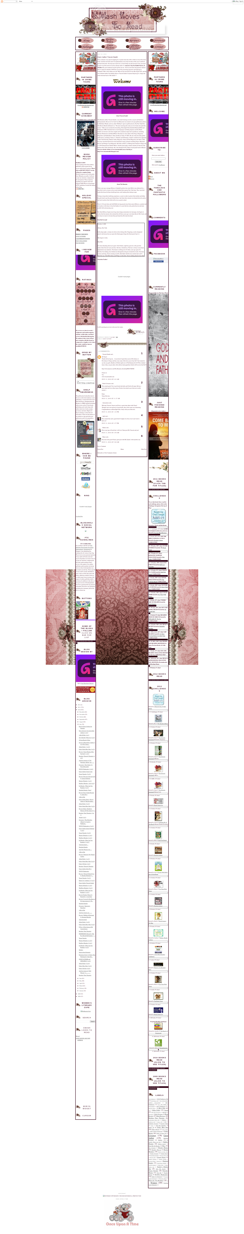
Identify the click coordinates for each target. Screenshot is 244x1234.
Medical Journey (162, 1144)
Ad (149, 1110)
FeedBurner (162, 165)
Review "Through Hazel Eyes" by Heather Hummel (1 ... (87, 875)
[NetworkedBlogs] (158, 258)
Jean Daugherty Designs (87, 683)
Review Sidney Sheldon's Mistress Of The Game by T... (87, 809)
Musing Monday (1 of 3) (85, 781)
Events (152, 1125)
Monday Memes (163, 1148)
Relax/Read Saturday (154, 1155)
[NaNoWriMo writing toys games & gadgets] (158, 527)
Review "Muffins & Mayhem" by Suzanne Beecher (86, 916)
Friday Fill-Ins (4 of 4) (84, 968)
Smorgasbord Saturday (85, 952)
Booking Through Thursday (86, 866)
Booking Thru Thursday (85, 931)
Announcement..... (83, 844)
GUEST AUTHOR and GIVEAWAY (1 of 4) (85, 960)
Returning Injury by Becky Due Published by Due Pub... (87, 956)
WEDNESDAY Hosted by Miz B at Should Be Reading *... (87, 935)
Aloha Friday (156, 1110)
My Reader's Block (163, 723)
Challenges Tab (152, 1122)
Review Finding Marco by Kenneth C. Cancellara (85, 896)
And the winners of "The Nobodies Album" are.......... (86, 761)
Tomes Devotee (106, 396)
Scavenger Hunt (152, 1161)
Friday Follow (165, 1129)
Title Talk (159, 1173)
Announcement (83, 919)
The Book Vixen (158, 1001)
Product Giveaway (154, 1153)
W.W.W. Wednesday (84, 871)
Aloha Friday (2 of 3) (84, 804)
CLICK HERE (86, 148)
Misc (163, 1146)
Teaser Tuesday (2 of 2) (85, 774)
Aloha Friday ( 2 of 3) (84, 747)
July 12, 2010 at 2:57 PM (110, 423)
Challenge (164, 1120)
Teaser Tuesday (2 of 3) (85, 878)
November (82, 714)
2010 (79, 710)
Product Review (164, 1153)
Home (122, 449)
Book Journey (152, 604)
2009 (79, 994)
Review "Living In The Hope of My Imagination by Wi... (87, 900)
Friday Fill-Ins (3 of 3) (84, 864)
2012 (79, 705)
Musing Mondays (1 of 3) (85, 835)
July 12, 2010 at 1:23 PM (110, 412)
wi (167, 1180)
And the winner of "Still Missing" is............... (85, 972)
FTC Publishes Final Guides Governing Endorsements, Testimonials (85, 547)
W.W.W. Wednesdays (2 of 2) (86, 826)
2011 (79, 707)
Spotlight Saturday (152, 1165)
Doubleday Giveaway (153, 1123)
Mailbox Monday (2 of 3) (85, 838)
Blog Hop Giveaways (156, 1112)
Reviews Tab (152, 1157)
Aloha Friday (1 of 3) (84, 859)
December (82, 712)
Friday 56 (151, 1127)
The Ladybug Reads (156, 580)
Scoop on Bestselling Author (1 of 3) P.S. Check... (87, 743)
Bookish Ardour (158, 540)
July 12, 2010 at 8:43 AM (110, 379)
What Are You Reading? (156, 1180)
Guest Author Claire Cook (85, 771)
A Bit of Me (82, 797)
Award (166, 1110)
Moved (78, 1036)
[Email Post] (116, 337)
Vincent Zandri (106, 354)
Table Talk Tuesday (161, 1169)
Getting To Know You (161, 1133)
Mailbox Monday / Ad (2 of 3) (87, 783)
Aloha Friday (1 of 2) (84, 922)
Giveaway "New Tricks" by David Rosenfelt (86, 766)
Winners (153, 1182)
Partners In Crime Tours (163, 1151)
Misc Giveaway (152, 1148)
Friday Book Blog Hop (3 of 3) (87, 749)
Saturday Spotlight (152, 1159)
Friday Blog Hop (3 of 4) (85, 966)
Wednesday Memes (163, 1178)
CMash (151, 176)
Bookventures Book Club (154, 1120)
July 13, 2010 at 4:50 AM (110, 432)
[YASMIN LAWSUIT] (122, 1232)
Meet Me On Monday (154, 1146)
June (80, 978)
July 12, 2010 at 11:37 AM (111, 398)
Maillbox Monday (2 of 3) (85, 888)
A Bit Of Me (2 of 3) (84, 735)
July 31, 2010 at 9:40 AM (110, 442)
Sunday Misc (160, 1165)
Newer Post (100, 449)
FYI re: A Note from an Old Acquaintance (86, 928)
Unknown (151, 179)
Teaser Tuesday (83, 938)
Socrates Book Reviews (160, 533)
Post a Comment (102, 446)
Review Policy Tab (164, 1155)
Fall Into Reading (161, 1125)
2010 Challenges (152, 1099)
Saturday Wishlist (162, 1159)
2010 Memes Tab (154, 1101)
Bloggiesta (151, 1114)
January (81, 991)
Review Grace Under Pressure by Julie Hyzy (86, 793)
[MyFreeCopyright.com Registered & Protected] (122, 1196)
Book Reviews (161, 1116)
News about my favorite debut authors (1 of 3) (86, 732)
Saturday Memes (161, 1157)
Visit (79, 516)
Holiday (81, 950)
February (81, 988)
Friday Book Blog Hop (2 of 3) (87, 861)
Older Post (143, 449)
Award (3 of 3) (82, 817)
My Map (151, 923)
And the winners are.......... (85, 913)
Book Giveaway (159, 1114)
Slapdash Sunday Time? (85, 790)
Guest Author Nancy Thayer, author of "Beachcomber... (86, 800)
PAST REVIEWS (80, 243)
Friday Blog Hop (162, 1127)
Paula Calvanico (106, 383)
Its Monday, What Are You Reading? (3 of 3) (86, 841)
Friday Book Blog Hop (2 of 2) (87, 924)
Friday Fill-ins (155, 1129)
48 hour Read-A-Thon (84, 740)
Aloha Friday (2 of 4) (84, 963)
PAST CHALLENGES (81, 241)
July (80, 724)
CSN (165, 1122)
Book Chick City (158, 805)
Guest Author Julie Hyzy (85, 869)
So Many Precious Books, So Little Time (157, 635)
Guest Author (107, 338)
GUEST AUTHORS (81, 236)
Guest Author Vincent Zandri (86, 883)
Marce (104, 437)
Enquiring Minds (164, 1123)
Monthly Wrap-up (156, 1150)
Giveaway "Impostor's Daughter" (84, 907)
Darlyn (104, 427)
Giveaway (152, 1135)
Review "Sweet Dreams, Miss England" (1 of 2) (86, 753)
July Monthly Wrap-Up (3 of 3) (87, 737)
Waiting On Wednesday (157, 1176)
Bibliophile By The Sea (155, 619)
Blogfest (164, 1112)
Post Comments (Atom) (110, 453)
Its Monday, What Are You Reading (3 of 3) (86, 787)
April (80, 983)
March (81, 986)
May (80, 981)
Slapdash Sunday (83, 847)
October (81, 717)
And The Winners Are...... (85, 849)
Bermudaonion (163, 1048)
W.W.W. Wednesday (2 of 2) (86, 769)
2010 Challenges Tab (162, 1099)
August (81, 722)
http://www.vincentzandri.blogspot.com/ (108, 151)
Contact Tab (159, 1122)
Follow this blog (158, 261)
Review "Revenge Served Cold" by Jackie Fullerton (87, 777)
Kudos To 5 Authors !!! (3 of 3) (87, 880)
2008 (79, 996)
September (82, 719)
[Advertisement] (83, 1071)
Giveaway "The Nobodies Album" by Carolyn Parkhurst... (85, 821)
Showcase (159, 1161)
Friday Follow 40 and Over (156, 1131)
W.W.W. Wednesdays (161, 1175)
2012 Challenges (161, 1106)
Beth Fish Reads (162, 840)
